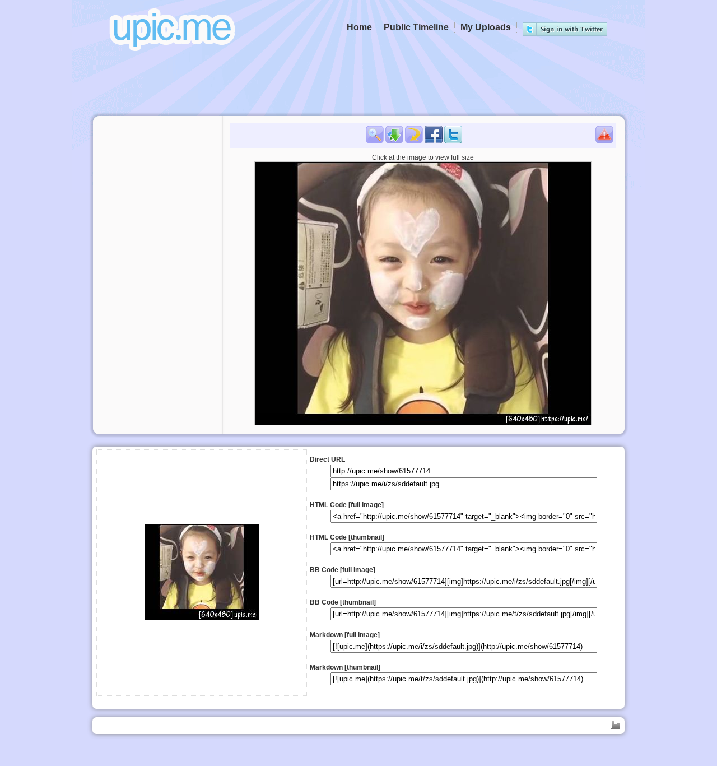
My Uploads (485, 27)
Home (359, 27)
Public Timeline (416, 27)
